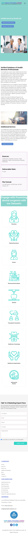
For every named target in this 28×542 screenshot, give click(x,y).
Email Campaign (4, 492)
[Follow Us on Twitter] (14, 524)
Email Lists (3, 468)
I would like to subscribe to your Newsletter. (12, 439)
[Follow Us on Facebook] (11, 524)
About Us (3, 466)
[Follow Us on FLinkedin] (16, 524)
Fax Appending (4, 490)
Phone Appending (5, 488)
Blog (2, 472)
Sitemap (3, 474)
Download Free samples (8, 22)
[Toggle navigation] (25, 3)
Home (2, 464)
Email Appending (5, 486)
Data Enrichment (4, 484)
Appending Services (5, 482)
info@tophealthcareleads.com (9, 509)
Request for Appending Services (8, 494)
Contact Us (3, 476)
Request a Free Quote (8, 26)
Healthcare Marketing (6, 470)
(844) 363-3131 (9, 505)
